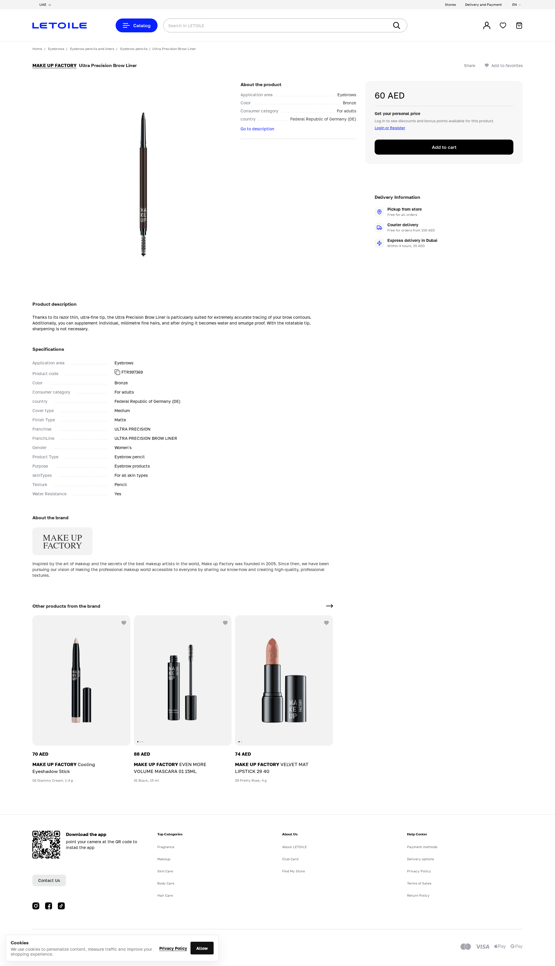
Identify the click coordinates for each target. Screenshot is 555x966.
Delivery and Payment (483, 4)
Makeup (163, 859)
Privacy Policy (173, 948)
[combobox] (264, 25)
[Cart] (519, 25)
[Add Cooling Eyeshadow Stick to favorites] (123, 622)
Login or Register (390, 127)
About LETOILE (294, 847)
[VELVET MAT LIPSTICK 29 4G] (284, 680)
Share (469, 65)
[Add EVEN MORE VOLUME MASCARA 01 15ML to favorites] (224, 622)
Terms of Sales (419, 883)
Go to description (257, 128)
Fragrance (165, 847)
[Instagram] (35, 905)
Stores (450, 4)
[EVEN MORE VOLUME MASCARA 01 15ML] (183, 680)
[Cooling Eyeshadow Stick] (81, 680)
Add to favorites (507, 65)
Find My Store (293, 871)
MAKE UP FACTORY (54, 65)
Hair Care (165, 895)
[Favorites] (503, 25)
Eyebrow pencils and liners (92, 49)
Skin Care (165, 871)
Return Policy (418, 895)
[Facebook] (48, 905)
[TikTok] (61, 905)
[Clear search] (375, 25)
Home (37, 49)
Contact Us (49, 880)
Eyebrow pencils (133, 49)
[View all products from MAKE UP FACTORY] (329, 605)
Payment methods (422, 847)
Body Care (165, 883)
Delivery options (420, 859)
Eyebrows (56, 49)
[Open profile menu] (486, 25)
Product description (54, 304)
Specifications (48, 349)
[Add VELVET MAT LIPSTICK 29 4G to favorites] (326, 622)
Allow (202, 948)
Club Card (290, 859)
